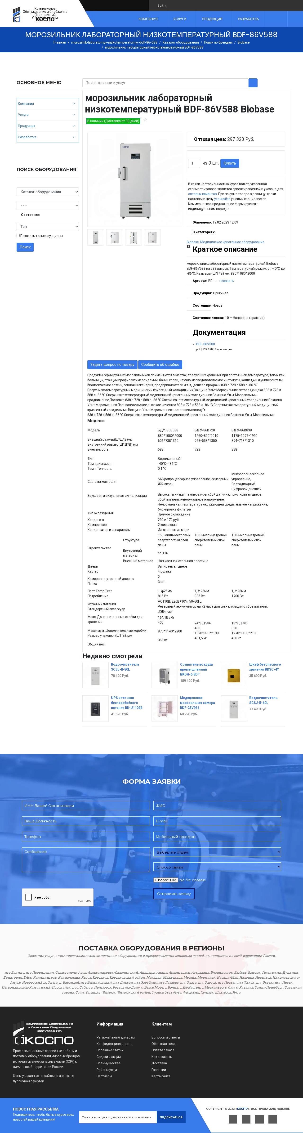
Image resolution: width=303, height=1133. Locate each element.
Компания (148, 19)
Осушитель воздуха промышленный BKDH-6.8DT (196, 669)
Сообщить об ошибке (160, 364)
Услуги (179, 19)
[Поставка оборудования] (16, 14)
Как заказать (162, 1057)
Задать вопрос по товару (112, 364)
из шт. (210, 163)
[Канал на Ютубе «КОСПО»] (189, 5)
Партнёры (104, 1076)
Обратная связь (164, 1044)
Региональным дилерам (116, 1037)
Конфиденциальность (114, 1044)
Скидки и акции (109, 1057)
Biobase (193, 242)
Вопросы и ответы (166, 1037)
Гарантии (159, 1070)
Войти (162, 5)
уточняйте (222, 199)
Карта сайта (161, 1076)
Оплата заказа (163, 1050)
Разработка (248, 19)
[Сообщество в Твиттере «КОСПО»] (181, 5)
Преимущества (108, 1063)
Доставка (159, 1063)
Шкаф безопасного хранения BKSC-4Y (265, 667)
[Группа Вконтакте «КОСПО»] (173, 5)
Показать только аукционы (41, 236)
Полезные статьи (110, 1050)
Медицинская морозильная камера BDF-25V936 (197, 703)
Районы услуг (107, 1070)
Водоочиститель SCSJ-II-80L (125, 667)
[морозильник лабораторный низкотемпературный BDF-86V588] (134, 179)
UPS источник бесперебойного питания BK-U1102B (127, 703)
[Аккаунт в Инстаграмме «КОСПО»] (197, 5)
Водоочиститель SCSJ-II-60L (263, 700)
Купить (229, 163)
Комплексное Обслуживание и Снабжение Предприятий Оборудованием (45, 13)
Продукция (212, 19)
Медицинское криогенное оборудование (232, 242)
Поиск (25, 247)
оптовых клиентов (202, 194)
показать (226, 281)
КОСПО (45, 19)
